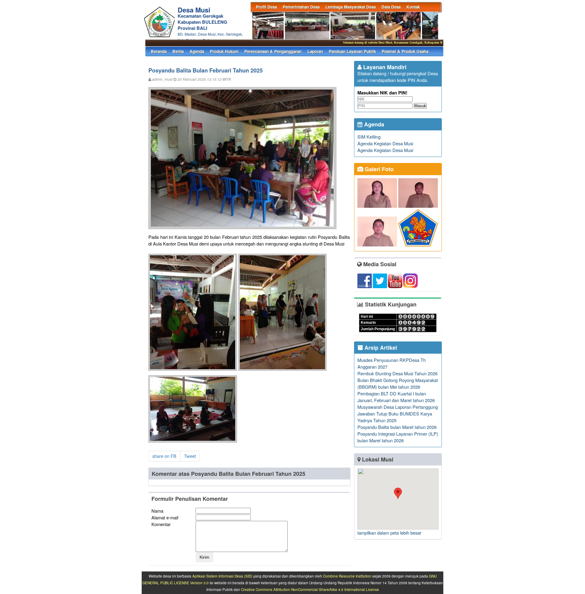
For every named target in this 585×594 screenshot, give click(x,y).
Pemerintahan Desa (301, 7)
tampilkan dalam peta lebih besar (389, 532)
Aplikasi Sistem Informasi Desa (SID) (222, 576)
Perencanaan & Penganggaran (273, 51)
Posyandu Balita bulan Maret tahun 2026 (397, 427)
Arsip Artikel (380, 348)
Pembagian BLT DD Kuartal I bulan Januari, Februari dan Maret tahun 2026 (396, 396)
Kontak (413, 7)
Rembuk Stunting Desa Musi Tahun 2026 (397, 373)
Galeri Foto (378, 169)
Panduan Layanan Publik (352, 51)
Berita (178, 51)
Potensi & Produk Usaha (405, 51)
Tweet (190, 456)
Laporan (315, 51)
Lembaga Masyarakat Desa (350, 7)
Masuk (420, 106)
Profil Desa (266, 7)
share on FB (164, 456)
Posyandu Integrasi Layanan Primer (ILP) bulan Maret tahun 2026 (397, 437)
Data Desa (391, 7)
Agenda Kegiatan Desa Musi (385, 143)
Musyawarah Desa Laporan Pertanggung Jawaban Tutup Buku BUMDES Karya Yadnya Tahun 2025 (397, 413)
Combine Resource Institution (347, 576)
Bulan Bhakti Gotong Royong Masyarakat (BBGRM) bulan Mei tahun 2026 (397, 383)
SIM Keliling (369, 136)
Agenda (197, 51)
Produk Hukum (224, 51)
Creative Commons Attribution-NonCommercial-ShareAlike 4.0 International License (310, 589)
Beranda (159, 51)
